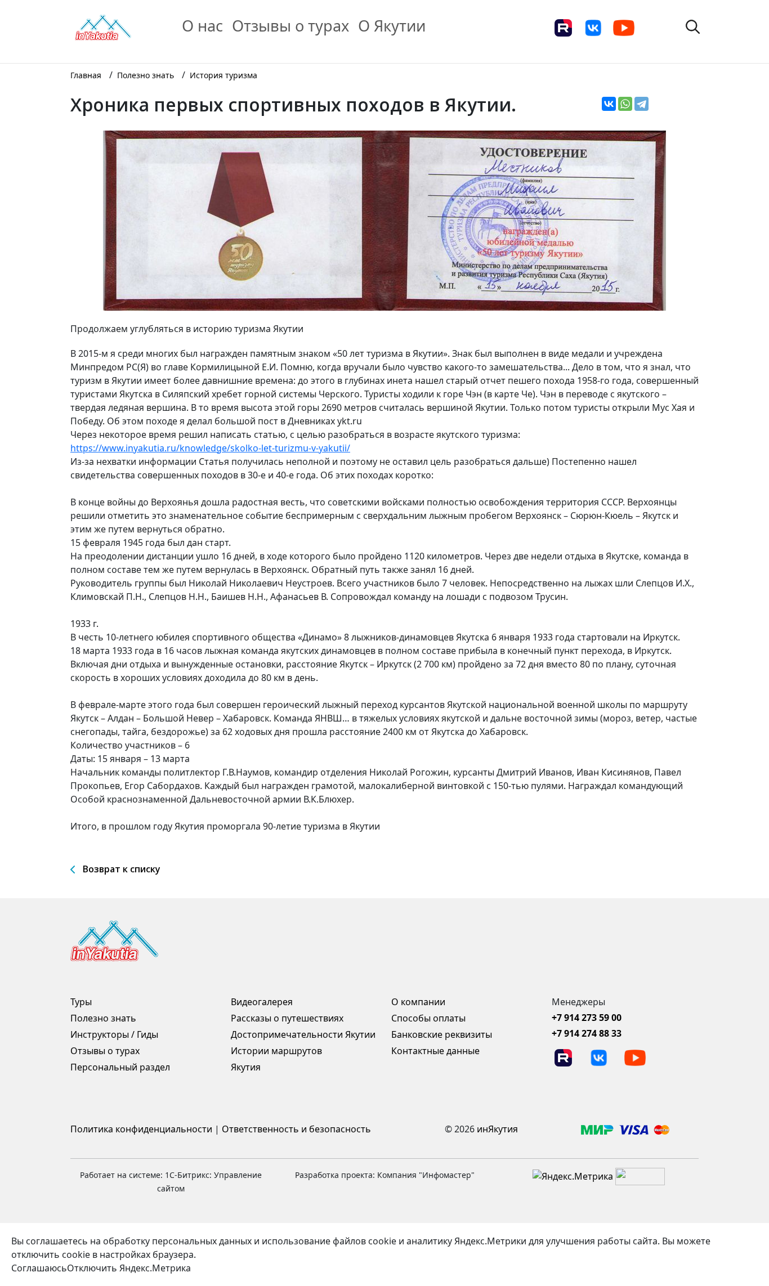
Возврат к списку (121, 869)
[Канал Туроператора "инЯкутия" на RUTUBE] (563, 27)
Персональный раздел (120, 1067)
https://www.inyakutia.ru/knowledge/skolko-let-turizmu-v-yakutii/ (210, 448)
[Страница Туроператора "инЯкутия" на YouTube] (623, 27)
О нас (202, 25)
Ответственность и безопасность (296, 1129)
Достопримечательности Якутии (303, 1034)
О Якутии (392, 25)
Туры (81, 1002)
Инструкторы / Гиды (114, 1034)
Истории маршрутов (276, 1051)
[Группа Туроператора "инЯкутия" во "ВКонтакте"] (593, 27)
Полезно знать (103, 1018)
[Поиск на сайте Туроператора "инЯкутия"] (693, 26)
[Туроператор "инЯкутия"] (103, 26)
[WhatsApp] (625, 104)
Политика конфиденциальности (141, 1129)
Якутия (246, 1067)
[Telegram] (641, 104)
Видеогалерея (262, 1002)
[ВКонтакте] (609, 104)
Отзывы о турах (290, 25)
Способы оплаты (428, 1018)
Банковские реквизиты (441, 1034)
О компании (418, 1002)
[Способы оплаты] (625, 1129)
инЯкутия (497, 1129)
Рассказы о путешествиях (287, 1018)
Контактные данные (435, 1051)
